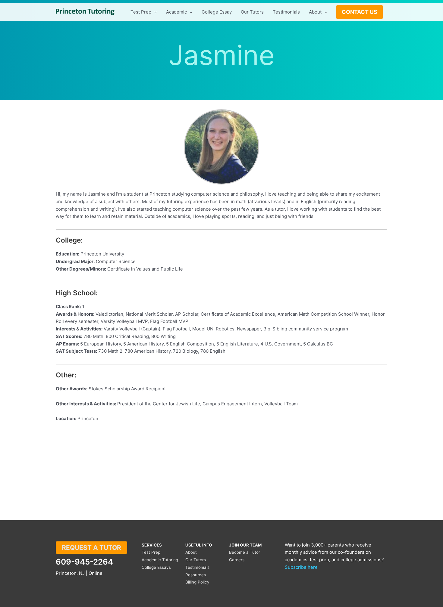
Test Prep (151, 552)
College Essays (156, 567)
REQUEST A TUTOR (91, 547)
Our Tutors (195, 559)
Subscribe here (301, 567)
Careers (236, 559)
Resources (195, 574)
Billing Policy (197, 582)
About (191, 552)
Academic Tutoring (160, 559)
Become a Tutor (244, 552)
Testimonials (197, 567)
